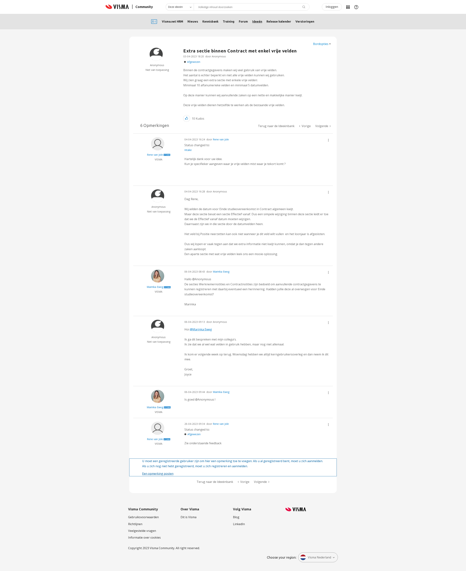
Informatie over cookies (144, 537)
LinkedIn (239, 524)
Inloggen (332, 7)
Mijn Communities (348, 7)
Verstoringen (304, 21)
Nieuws (192, 21)
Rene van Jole (221, 139)
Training (228, 21)
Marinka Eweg (221, 271)
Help (356, 7)
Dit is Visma (188, 517)
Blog (236, 517)
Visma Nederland (319, 557)
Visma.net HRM (172, 21)
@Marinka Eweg (201, 329)
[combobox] (251, 7)
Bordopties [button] (320, 44)
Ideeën (257, 21)
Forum (243, 21)
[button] (186, 118)
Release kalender (278, 21)
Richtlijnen (135, 524)
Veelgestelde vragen (142, 531)
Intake (188, 150)
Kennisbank (210, 21)
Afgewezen (193, 62)
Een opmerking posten (157, 474)
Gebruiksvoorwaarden (143, 517)
